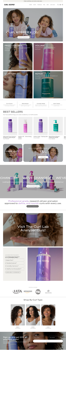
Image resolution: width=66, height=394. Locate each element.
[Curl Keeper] (9, 4)
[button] (52, 4)
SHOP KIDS (43, 157)
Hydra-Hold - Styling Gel (41, 136)
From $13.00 (6, 138)
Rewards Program (38, 361)
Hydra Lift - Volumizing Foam (24, 137)
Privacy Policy (56, 359)
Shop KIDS (11, 37)
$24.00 (20, 138)
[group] (33, 1)
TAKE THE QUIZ (33, 233)
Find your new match (33, 186)
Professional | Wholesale (56, 365)
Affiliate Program (57, 367)
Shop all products (23, 37)
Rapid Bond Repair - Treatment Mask (54, 137)
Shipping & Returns (38, 359)
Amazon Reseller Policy (57, 362)
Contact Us (36, 358)
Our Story (55, 358)
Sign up (48, 341)
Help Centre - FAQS (39, 363)
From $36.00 (52, 138)
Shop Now (7, 50)
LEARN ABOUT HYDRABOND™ (13, 272)
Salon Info (36, 364)
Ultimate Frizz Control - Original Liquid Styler (9, 137)
